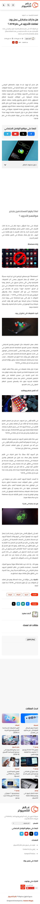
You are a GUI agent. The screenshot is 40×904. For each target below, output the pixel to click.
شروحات (10, 594)
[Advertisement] (20, 66)
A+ (16, 42)
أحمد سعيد (28, 38)
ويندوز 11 (35, 747)
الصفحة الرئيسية (33, 15)
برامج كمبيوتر (15, 747)
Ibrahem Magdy (28, 900)
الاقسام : (35, 823)
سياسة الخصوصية (29, 853)
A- (13, 42)
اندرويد (24, 15)
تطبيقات (18, 594)
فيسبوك (36, 725)
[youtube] (15, 134)
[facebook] (31, 134)
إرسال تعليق (31, 639)
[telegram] (7, 134)
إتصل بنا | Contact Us (29, 849)
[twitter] (23, 134)
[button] (28, 604)
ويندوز (36, 790)
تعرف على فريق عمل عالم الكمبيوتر (24, 845)
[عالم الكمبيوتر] (30, 5)
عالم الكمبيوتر (12, 896)
